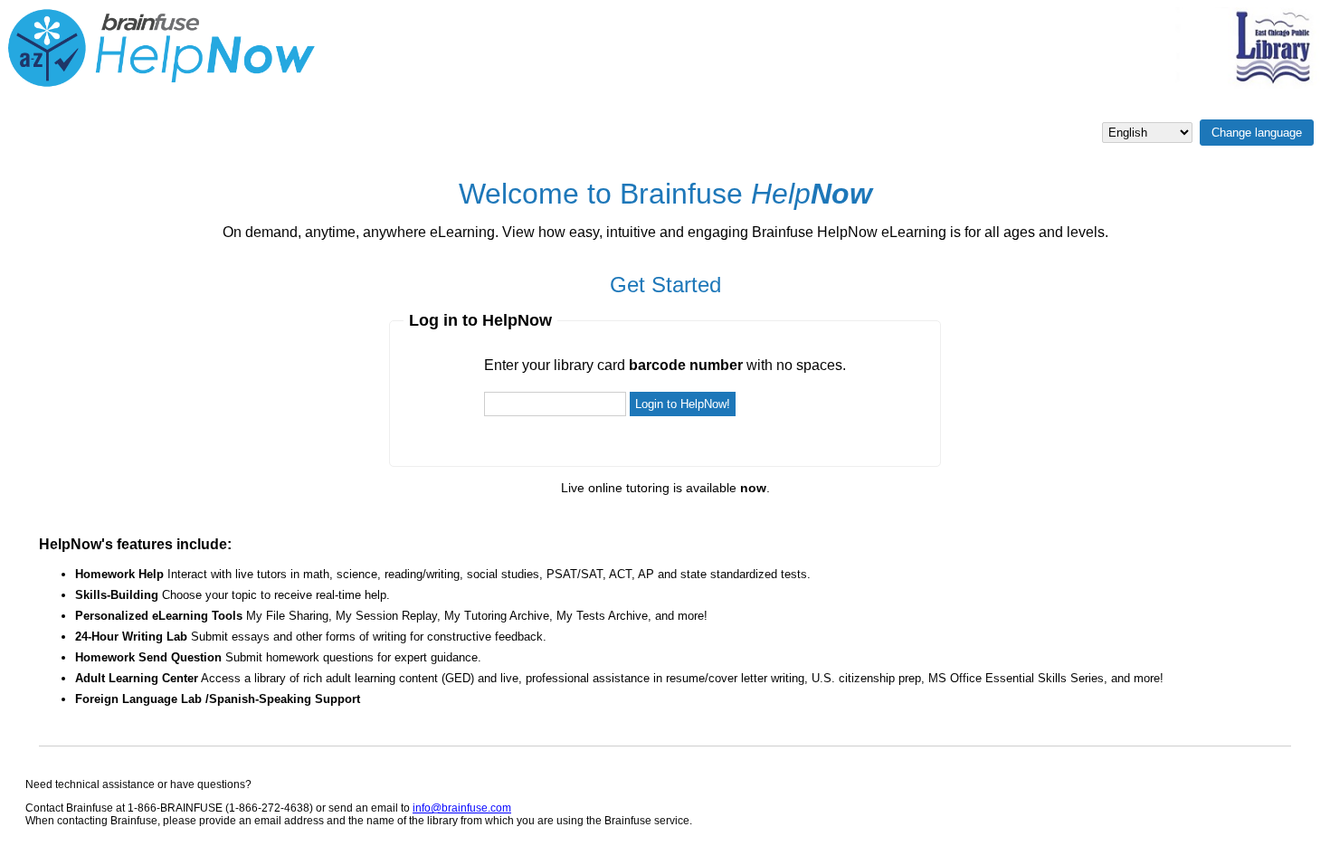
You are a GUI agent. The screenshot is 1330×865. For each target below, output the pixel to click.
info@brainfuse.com (462, 808)
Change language (1256, 132)
